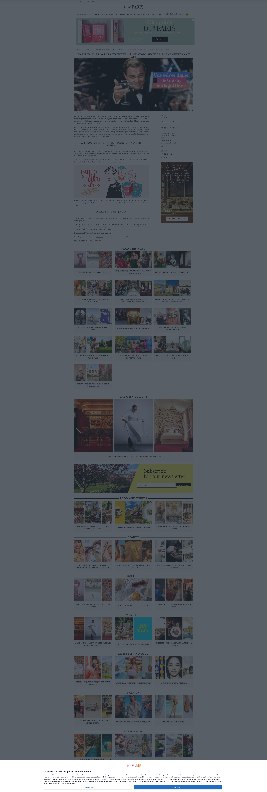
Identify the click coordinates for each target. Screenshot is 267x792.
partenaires (59, 775)
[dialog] (133, 776)
